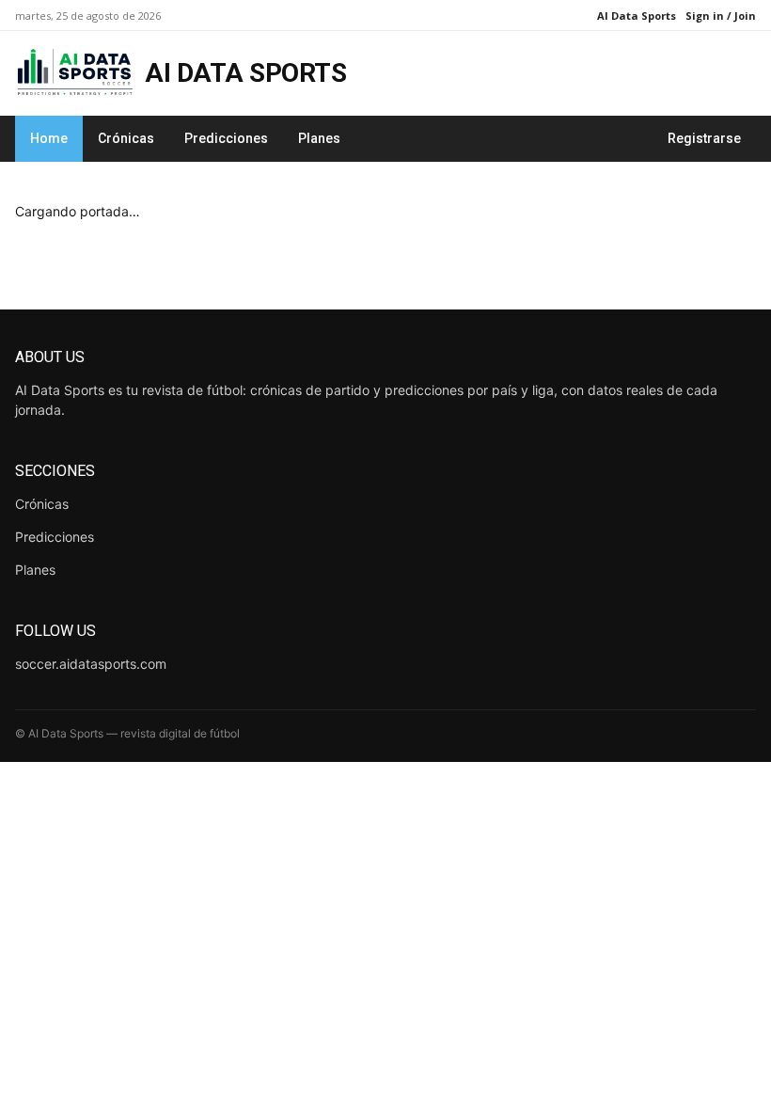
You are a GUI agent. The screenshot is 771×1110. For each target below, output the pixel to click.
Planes (319, 138)
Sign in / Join (720, 15)
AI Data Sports (636, 15)
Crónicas (126, 138)
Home (49, 138)
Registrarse (704, 138)
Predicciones (226, 138)
